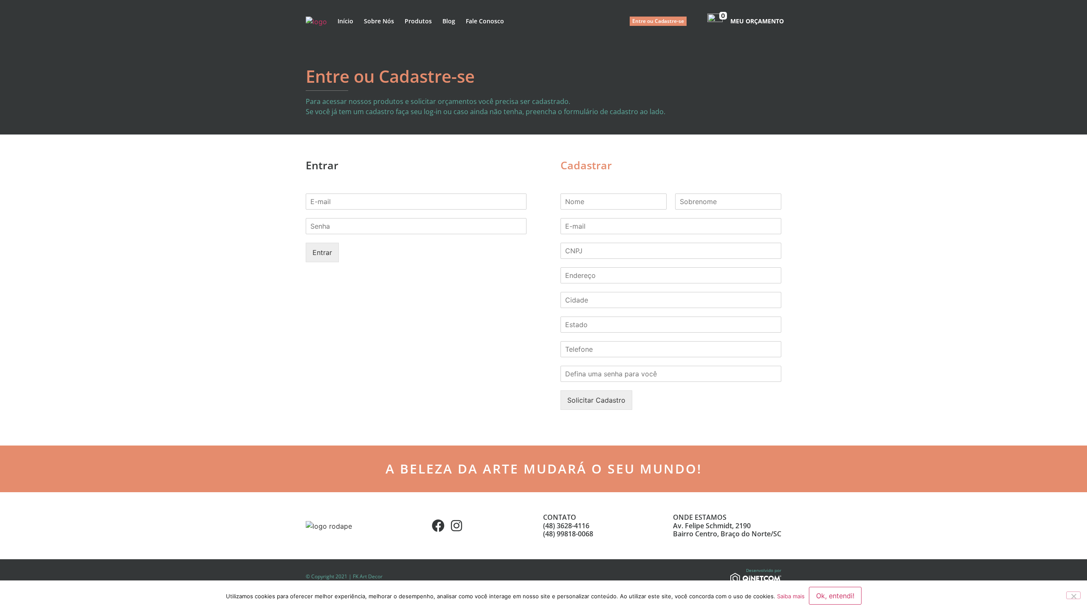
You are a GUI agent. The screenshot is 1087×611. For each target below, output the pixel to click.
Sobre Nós (379, 21)
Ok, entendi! (835, 595)
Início (345, 21)
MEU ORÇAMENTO (757, 21)
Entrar (322, 252)
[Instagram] (456, 525)
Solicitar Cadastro (596, 400)
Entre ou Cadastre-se (658, 21)
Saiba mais (791, 596)
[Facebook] (438, 525)
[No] (1073, 595)
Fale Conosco (485, 21)
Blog (448, 21)
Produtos (418, 21)
